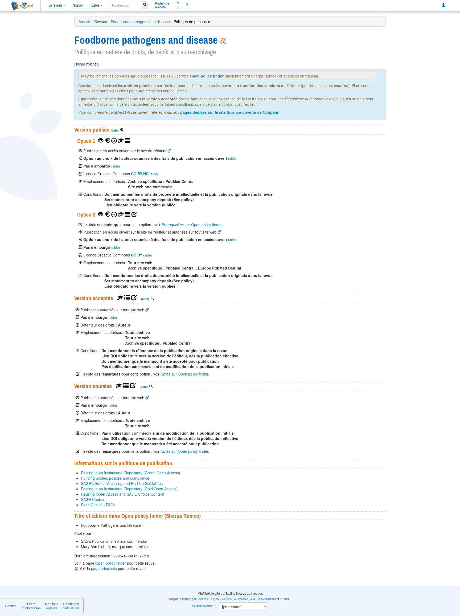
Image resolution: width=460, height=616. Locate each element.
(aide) (115, 130)
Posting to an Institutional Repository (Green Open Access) (130, 472)
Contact (10, 605)
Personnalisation (202, 606)
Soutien (78, 5)
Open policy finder (207, 76)
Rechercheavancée (162, 5)
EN (176, 3)
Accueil (85, 21)
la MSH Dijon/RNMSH (263, 599)
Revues (100, 21)
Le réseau (56, 5)
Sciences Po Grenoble (234, 599)
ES (176, 8)
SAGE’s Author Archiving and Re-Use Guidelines (122, 483)
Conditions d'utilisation (71, 605)
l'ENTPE (285, 599)
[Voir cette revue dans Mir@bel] (77, 568)
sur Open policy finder (191, 224)
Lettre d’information (31, 605)
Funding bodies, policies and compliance (115, 478)
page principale (104, 568)
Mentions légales (51, 605)
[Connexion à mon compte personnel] (443, 5)
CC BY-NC (140, 173)
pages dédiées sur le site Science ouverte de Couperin (230, 112)
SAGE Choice (92, 499)
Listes (95, 5)
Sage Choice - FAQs (98, 504)
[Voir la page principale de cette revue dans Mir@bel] (223, 40)
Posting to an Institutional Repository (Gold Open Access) (129, 488)
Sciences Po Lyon (208, 599)
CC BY (136, 255)
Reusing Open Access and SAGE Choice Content (122, 494)
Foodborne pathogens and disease (140, 21)
